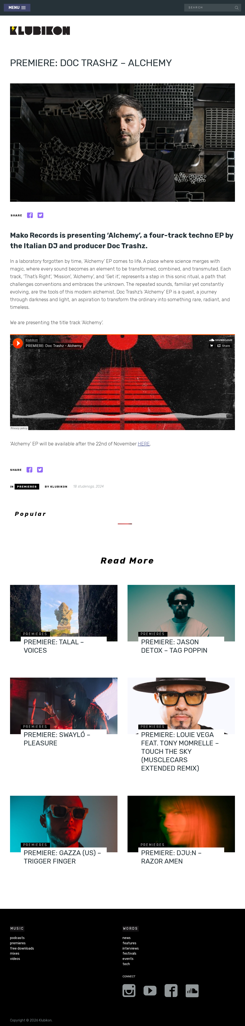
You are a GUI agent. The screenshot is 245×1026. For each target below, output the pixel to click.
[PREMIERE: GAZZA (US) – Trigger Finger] (63, 824)
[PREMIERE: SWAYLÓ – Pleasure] (63, 706)
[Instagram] (128, 992)
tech (126, 964)
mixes (14, 953)
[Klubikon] (40, 30)
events (128, 959)
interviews (130, 948)
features (129, 943)
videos (15, 959)
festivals (129, 953)
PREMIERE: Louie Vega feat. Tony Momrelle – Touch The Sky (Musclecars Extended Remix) (180, 751)
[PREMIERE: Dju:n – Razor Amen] (181, 824)
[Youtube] (150, 992)
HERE (144, 444)
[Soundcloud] (192, 992)
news (126, 938)
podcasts (17, 938)
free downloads (22, 948)
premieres (27, 486)
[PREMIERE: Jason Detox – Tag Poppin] (181, 613)
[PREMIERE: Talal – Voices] (63, 613)
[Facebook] (171, 992)
